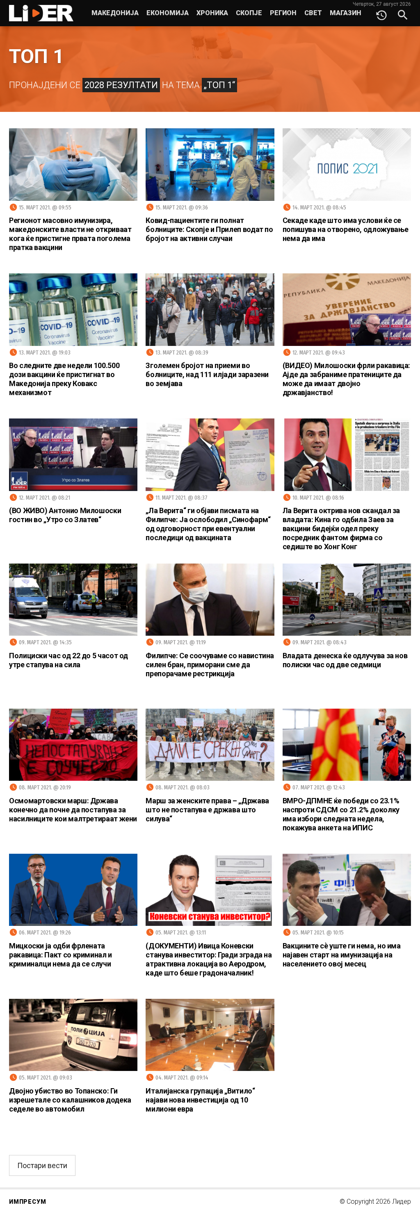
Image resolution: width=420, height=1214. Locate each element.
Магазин (345, 13)
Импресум (27, 1201)
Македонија (115, 13)
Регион (283, 13)
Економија (167, 13)
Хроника (212, 13)
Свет (313, 13)
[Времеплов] (381, 13)
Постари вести (42, 1165)
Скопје (249, 13)
